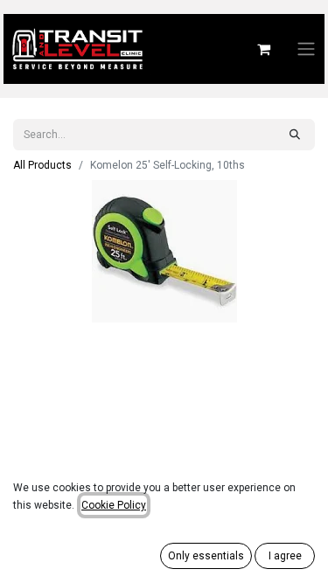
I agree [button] (285, 556)
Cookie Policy (113, 505)
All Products (42, 165)
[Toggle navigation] (306, 49)
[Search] (295, 134)
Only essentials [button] (206, 556)
